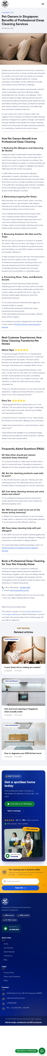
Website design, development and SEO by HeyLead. (23, 1022)
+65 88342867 (12, 1003)
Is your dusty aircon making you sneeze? (22, 667)
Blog (4, 960)
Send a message (14, 811)
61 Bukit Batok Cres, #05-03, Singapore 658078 (24, 993)
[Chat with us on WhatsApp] (42, 1051)
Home (5, 944)
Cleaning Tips (7, 12)
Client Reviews (8, 952)
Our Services (7, 948)
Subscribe (19, 888)
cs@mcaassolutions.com (19, 590)
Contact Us (7, 956)
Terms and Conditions (11, 976)
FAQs (5, 980)
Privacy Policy (8, 972)
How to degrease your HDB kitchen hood (22, 753)
